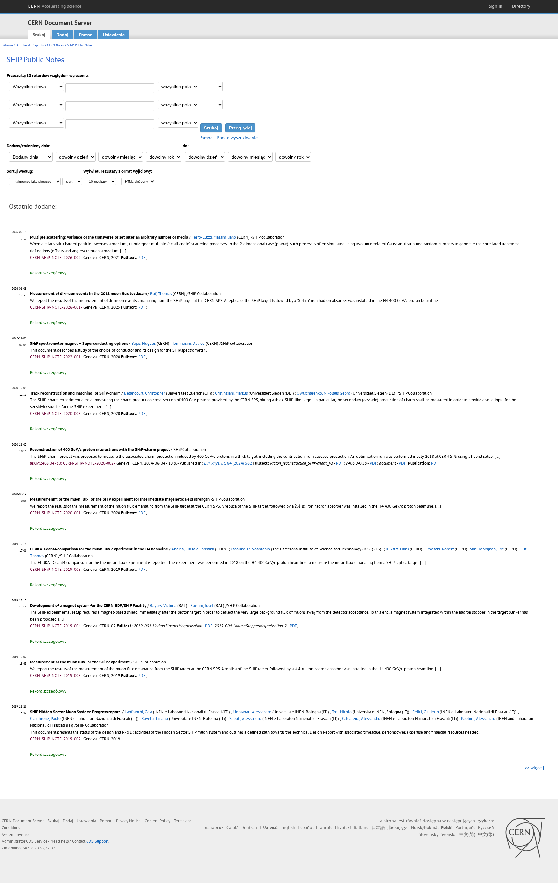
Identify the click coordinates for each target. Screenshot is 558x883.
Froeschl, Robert (439, 549)
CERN (54, 6)
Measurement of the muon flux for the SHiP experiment (80, 662)
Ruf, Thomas (161, 293)
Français (324, 827)
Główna (8, 45)
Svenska (449, 834)
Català (232, 827)
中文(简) (467, 834)
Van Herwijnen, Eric (487, 549)
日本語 (378, 827)
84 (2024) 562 (228, 463)
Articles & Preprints (30, 45)
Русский (486, 827)
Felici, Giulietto (425, 711)
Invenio (22, 834)
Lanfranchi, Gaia (138, 711)
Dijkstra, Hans (397, 549)
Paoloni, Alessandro (478, 718)
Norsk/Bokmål (425, 827)
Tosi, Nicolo (342, 711)
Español (306, 827)
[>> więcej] (533, 768)
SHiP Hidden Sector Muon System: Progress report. (75, 711)
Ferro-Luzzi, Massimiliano (213, 237)
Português (465, 827)
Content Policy (157, 821)
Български (213, 827)
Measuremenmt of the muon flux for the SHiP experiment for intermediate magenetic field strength (120, 499)
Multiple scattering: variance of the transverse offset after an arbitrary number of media (109, 237)
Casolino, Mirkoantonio (250, 549)
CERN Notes (55, 45)
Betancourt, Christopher (144, 393)
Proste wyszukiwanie (237, 137)
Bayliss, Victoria (163, 605)
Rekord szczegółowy (48, 273)
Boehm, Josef (201, 605)
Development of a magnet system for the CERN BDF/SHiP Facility (88, 605)
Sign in (495, 6)
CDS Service (36, 841)
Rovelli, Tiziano (154, 718)
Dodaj (62, 34)
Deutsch (249, 827)
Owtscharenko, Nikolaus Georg (323, 393)
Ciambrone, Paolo (45, 718)
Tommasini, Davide (188, 343)
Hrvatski (343, 827)
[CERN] (525, 837)
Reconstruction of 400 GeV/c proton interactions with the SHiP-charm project (100, 449)
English (287, 827)
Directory (521, 6)
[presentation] (303, 300)
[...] (123, 250)
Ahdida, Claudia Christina (192, 549)
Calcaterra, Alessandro (361, 718)
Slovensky (428, 834)
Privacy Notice (128, 821)
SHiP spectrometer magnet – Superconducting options (79, 343)
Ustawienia (114, 34)
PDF (142, 257)
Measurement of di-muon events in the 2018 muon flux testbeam (88, 293)
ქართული (398, 827)
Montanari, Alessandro (252, 711)
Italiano (361, 827)
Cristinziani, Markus (231, 393)
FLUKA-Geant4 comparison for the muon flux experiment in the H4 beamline (99, 549)
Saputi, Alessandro (245, 718)
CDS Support (97, 841)
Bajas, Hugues (143, 343)
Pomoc (85, 34)
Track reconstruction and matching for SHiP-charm (75, 393)
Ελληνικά (269, 827)
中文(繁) (486, 834)
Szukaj (39, 34)
